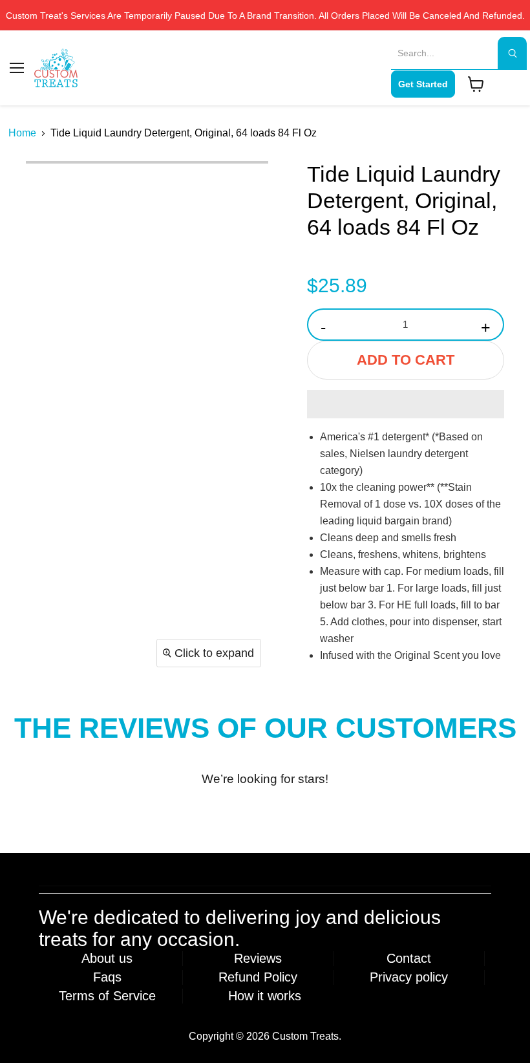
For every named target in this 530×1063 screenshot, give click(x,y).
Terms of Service (107, 996)
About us (106, 958)
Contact (409, 958)
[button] (405, 404)
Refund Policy (257, 977)
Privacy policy (409, 977)
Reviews (258, 958)
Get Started (423, 84)
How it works (264, 996)
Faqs (107, 977)
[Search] (512, 53)
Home (22, 132)
